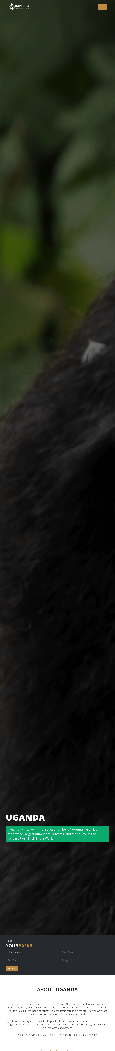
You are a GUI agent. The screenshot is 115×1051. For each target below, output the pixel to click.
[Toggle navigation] (102, 7)
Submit (12, 968)
